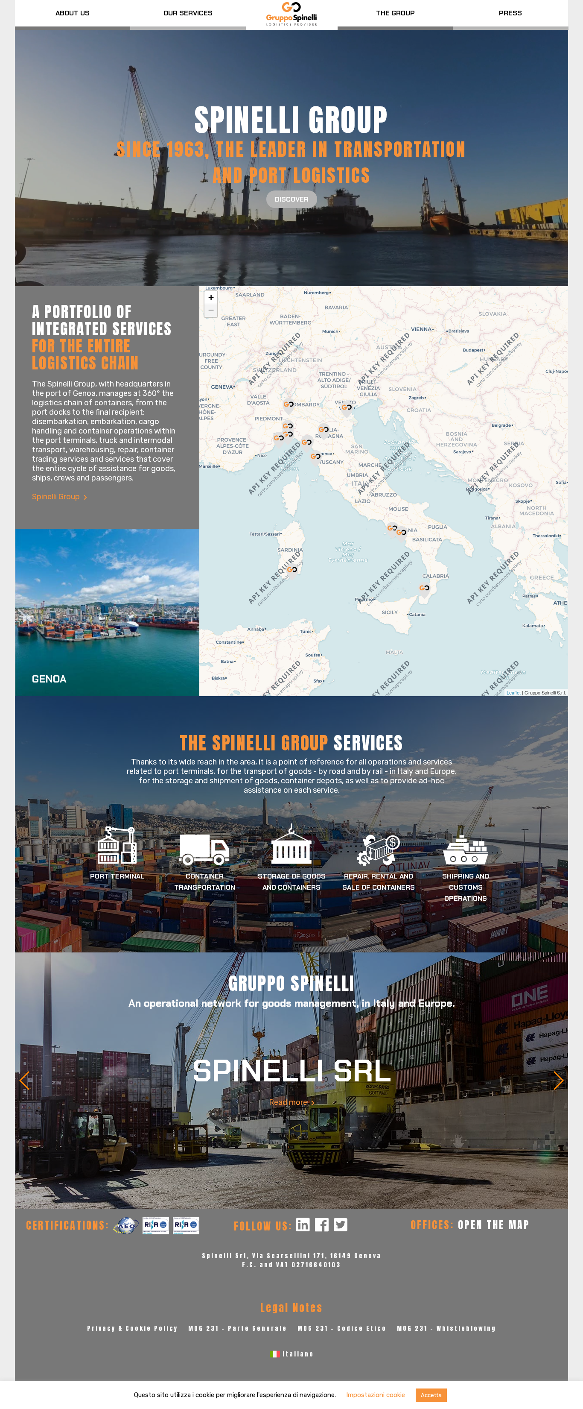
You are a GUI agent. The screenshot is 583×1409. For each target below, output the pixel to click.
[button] (25, 1080)
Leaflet (514, 692)
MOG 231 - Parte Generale (237, 1328)
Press (510, 13)
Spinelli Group (57, 496)
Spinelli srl (291, 1071)
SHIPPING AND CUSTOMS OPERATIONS (465, 887)
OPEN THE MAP (494, 1225)
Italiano (298, 1354)
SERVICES (291, 742)
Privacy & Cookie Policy (132, 1328)
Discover (292, 199)
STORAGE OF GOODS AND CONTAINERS (292, 882)
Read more (289, 1102)
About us (72, 13)
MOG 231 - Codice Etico (342, 1328)
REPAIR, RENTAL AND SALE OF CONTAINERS (378, 882)
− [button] (211, 310)
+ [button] (211, 297)
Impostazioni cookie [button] (375, 1395)
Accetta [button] (431, 1395)
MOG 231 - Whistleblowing (446, 1328)
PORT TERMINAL (117, 876)
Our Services (188, 13)
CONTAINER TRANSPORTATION (204, 882)
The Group (395, 13)
